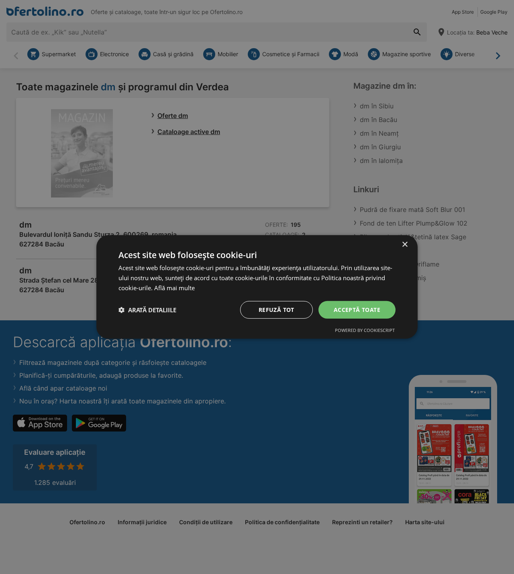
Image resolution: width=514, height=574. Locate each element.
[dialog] (257, 287)
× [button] (405, 245)
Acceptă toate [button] (357, 309)
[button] (147, 309)
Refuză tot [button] (276, 309)
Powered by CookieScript (365, 330)
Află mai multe (174, 288)
